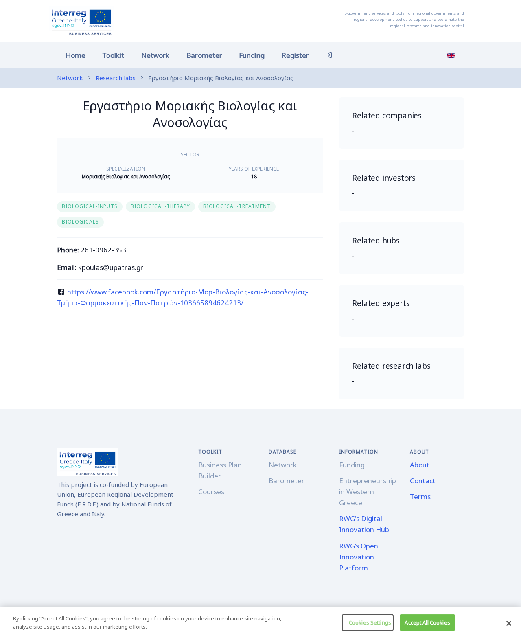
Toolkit (113, 55)
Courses (211, 491)
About (419, 464)
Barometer (204, 55)
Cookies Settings (370, 622)
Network (155, 55)
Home (75, 55)
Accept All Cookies (427, 622)
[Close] (508, 623)
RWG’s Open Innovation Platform (358, 556)
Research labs (116, 78)
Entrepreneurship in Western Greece (367, 491)
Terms (420, 496)
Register (295, 55)
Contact (423, 480)
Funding (252, 55)
